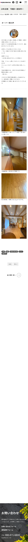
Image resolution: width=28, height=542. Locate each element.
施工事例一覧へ (11, 275)
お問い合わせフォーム (8, 526)
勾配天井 (4, 253)
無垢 (7, 251)
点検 (3, 251)
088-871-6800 (12, 535)
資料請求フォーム (7, 530)
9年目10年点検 (13, 251)
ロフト (20, 251)
